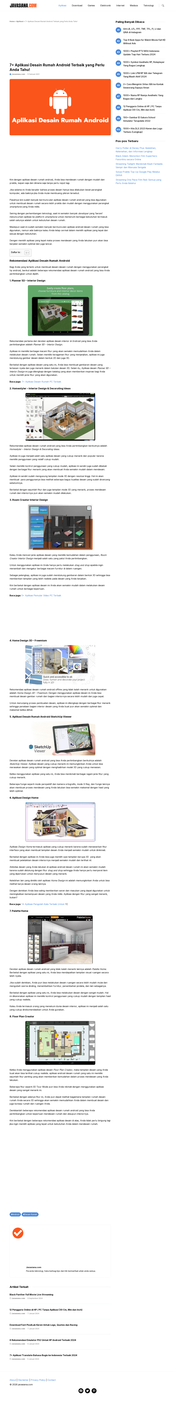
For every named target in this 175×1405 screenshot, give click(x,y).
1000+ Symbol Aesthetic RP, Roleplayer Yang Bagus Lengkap (143, 64)
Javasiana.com (18, 74)
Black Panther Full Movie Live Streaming (31, 1294)
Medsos (134, 5)
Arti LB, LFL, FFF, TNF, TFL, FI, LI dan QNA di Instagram (142, 30)
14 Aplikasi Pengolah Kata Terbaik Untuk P (44, 904)
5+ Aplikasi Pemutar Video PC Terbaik (41, 595)
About (13, 1380)
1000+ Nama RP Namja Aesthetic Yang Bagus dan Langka (143, 97)
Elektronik (105, 5)
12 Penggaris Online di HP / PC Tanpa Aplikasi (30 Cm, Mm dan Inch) (46, 1309)
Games (91, 5)
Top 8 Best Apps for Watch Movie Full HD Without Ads (144, 42)
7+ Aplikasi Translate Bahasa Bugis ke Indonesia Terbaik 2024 (43, 1355)
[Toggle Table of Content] (25, 252)
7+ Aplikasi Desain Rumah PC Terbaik (41, 381)
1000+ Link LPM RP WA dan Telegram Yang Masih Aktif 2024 (142, 75)
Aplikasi (62, 5)
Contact (52, 1380)
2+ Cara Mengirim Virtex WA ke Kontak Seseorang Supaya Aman (143, 86)
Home (12, 21)
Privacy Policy (38, 1380)
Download (77, 5)
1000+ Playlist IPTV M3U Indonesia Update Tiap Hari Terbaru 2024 (141, 53)
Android (15, 1214)
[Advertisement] (60, 43)
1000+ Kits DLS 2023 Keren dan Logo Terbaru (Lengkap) (142, 130)
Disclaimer (23, 1380)
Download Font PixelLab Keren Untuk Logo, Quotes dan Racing (43, 1325)
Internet (120, 5)
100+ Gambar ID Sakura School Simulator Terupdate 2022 (139, 119)
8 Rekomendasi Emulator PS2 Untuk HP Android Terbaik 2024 (43, 1340)
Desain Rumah (30, 1214)
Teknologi (148, 5)
